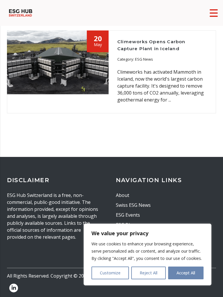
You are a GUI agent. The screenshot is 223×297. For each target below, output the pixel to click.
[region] (147, 254)
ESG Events (128, 215)
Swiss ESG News (133, 205)
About (122, 195)
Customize (110, 273)
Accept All (186, 273)
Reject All (148, 273)
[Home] (21, 12)
